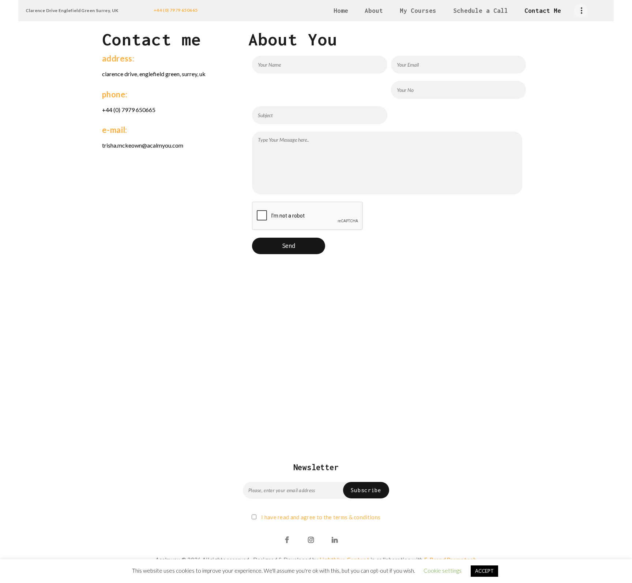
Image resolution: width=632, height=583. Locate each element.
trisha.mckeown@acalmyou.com (142, 145)
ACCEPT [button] (484, 571)
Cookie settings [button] (443, 570)
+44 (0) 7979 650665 (176, 10)
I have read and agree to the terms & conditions (320, 517)
